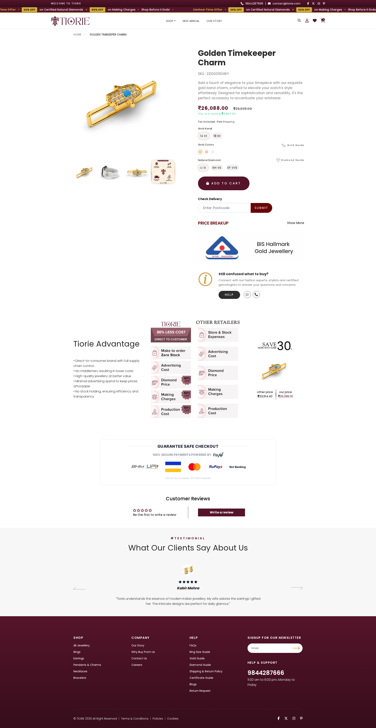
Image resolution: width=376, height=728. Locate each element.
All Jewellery (81, 645)
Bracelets (79, 678)
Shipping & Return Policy (206, 671)
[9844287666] (247, 294)
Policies (158, 719)
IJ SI (203, 168)
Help (229, 295)
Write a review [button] (221, 512)
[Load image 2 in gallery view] (111, 172)
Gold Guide (197, 658)
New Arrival (191, 21)
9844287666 (266, 673)
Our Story (214, 21)
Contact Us (139, 658)
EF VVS (232, 168)
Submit (261, 208)
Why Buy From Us (143, 652)
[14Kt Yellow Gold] (200, 152)
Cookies (172, 719)
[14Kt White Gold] (213, 152)
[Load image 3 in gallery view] (137, 172)
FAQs (193, 645)
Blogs (193, 684)
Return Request (200, 691)
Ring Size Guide (200, 652)
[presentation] (79, 588)
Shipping (229, 121)
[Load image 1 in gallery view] (85, 172)
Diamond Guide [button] (292, 160)
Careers (136, 665)
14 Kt (203, 136)
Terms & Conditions (134, 719)
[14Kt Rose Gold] (206, 152)
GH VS (216, 168)
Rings (76, 652)
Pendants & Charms (87, 665)
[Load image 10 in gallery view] (163, 172)
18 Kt (217, 136)
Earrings (78, 658)
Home (77, 34)
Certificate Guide (201, 678)
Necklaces (80, 671)
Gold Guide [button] (295, 145)
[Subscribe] (297, 648)
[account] (307, 20)
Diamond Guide (200, 665)
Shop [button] (169, 21)
